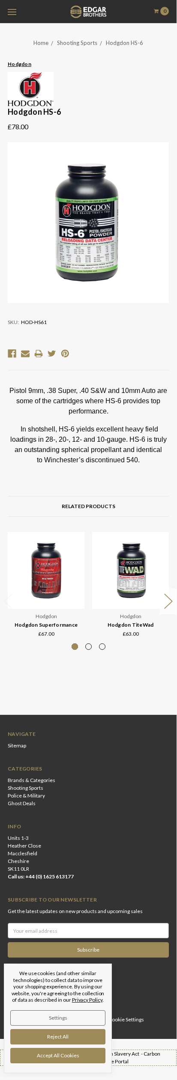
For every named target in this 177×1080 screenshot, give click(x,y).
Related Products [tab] (88, 506)
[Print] (38, 353)
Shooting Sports (77, 42)
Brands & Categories (31, 780)
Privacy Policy (87, 1000)
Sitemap (17, 745)
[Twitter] (52, 353)
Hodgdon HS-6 (124, 42)
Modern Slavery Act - (119, 1053)
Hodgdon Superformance (46, 625)
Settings (58, 1018)
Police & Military (26, 795)
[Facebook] (12, 353)
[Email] (25, 353)
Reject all (58, 1036)
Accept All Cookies (58, 1055)
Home (40, 42)
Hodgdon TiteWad (131, 625)
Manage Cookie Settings (116, 1019)
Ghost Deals (22, 803)
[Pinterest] (65, 353)
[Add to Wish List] (75, 553)
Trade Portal (115, 1061)
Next (168, 602)
